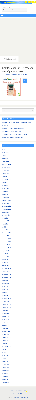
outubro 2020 (6, 343)
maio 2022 (5, 289)
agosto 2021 (5, 316)
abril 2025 (5, 194)
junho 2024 (5, 221)
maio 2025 (5, 191)
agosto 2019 (5, 370)
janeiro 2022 (6, 301)
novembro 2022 (6, 277)
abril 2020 (5, 361)
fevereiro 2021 (6, 331)
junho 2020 (5, 355)
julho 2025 (5, 185)
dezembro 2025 (6, 170)
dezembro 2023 (6, 239)
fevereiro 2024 (6, 233)
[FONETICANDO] (29, 2)
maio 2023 (5, 260)
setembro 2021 (6, 313)
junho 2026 (5, 152)
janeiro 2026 (6, 167)
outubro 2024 (6, 212)
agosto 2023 (5, 251)
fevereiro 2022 (6, 298)
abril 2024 (5, 227)
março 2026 (5, 161)
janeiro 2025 (6, 203)
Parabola (17, 397)
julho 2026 (5, 149)
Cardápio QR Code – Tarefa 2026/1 (12, 137)
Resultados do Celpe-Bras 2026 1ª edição (14, 134)
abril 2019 (5, 379)
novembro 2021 (6, 307)
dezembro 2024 (6, 206)
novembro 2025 (6, 173)
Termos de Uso (17, 393)
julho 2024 (5, 218)
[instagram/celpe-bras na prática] (31, 2)
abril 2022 (5, 292)
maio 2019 (5, 376)
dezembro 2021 (6, 304)
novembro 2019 (6, 367)
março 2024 (5, 230)
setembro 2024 (6, 215)
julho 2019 (5, 373)
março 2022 (5, 295)
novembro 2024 (6, 209)
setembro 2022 (6, 283)
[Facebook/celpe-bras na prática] (34, 2)
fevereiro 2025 (6, 200)
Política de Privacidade (18, 391)
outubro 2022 (6, 280)
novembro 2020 (6, 340)
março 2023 (5, 265)
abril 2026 (5, 158)
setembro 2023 (6, 248)
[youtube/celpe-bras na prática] (26, 2)
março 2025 (5, 197)
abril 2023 (5, 263)
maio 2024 (5, 224)
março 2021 (5, 328)
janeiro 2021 (6, 334)
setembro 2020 (6, 346)
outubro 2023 (6, 245)
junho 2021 (5, 319)
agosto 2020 (5, 349)
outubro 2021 (6, 310)
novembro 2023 (6, 242)
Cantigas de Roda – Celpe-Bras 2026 (13, 128)
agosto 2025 (5, 182)
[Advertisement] (18, 36)
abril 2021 (5, 325)
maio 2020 (5, 358)
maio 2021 (5, 322)
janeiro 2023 (6, 272)
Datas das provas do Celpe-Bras (11, 131)
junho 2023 (5, 257)
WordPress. (24, 397)
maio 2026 (5, 155)
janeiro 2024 (6, 236)
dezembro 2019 (6, 364)
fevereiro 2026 (6, 164)
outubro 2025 (6, 176)
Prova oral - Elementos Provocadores (15, 74)
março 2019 (5, 382)
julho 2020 (5, 352)
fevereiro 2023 (6, 268)
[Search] (32, 110)
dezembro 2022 (6, 274)
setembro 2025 (6, 179)
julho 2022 (5, 286)
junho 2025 (5, 188)
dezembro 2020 (6, 337)
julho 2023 (5, 254)
